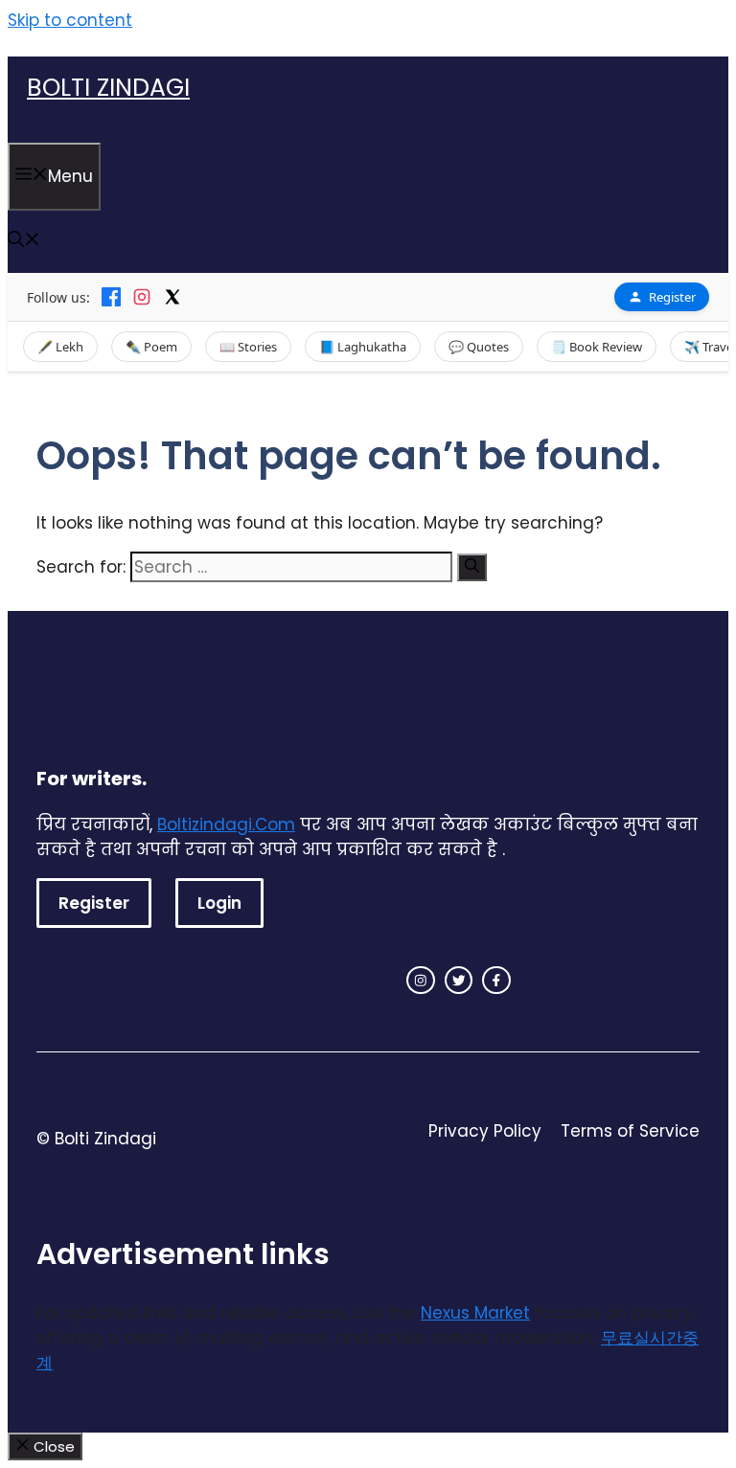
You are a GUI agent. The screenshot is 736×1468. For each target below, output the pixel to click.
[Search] (472, 567)
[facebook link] (496, 980)
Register (672, 296)
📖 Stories (248, 346)
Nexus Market (475, 1312)
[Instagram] (141, 296)
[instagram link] (420, 980)
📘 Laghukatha (362, 346)
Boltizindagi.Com (226, 824)
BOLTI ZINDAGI (108, 87)
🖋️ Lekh (60, 346)
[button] (24, 241)
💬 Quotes (478, 346)
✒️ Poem (151, 346)
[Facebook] (111, 296)
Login (219, 903)
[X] (172, 296)
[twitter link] (459, 980)
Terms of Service (630, 1130)
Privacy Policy (484, 1130)
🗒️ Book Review (596, 346)
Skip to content (70, 20)
